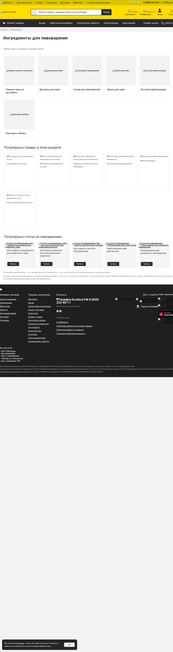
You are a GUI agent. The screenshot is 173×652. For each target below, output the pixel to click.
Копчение (4, 317)
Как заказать (34, 327)
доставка (40, 310)
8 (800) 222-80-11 (152, 2)
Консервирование (8, 313)
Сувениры (4, 320)
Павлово (6, 2)
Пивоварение (6, 303)
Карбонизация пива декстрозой (117, 249)
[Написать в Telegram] (134, 2)
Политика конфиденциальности (70, 334)
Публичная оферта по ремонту (70, 330)
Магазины (32, 299)
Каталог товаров (15, 23)
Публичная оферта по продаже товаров (74, 326)
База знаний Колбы (37, 338)
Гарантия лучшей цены (38, 324)
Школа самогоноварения (39, 306)
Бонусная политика (37, 320)
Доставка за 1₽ (24, 2)
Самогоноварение (8, 299)
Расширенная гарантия (38, 341)
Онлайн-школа (150, 23)
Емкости (3, 310)
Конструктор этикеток (88, 23)
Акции (42, 23)
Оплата (39, 2)
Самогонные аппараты (61, 23)
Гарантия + (78, 2)
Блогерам (32, 334)
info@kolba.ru (62, 322)
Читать (13, 264)
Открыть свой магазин (98, 2)
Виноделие (5, 306)
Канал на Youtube (149, 306)
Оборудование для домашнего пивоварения (153, 251)
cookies (21, 643)
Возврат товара (35, 317)
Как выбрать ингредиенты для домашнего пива (20, 251)
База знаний (129, 23)
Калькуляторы (111, 23)
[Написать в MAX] (139, 2)
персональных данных (10, 372)
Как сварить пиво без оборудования (85, 249)
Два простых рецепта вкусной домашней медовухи (51, 253)
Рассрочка (51, 2)
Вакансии (65, 2)
